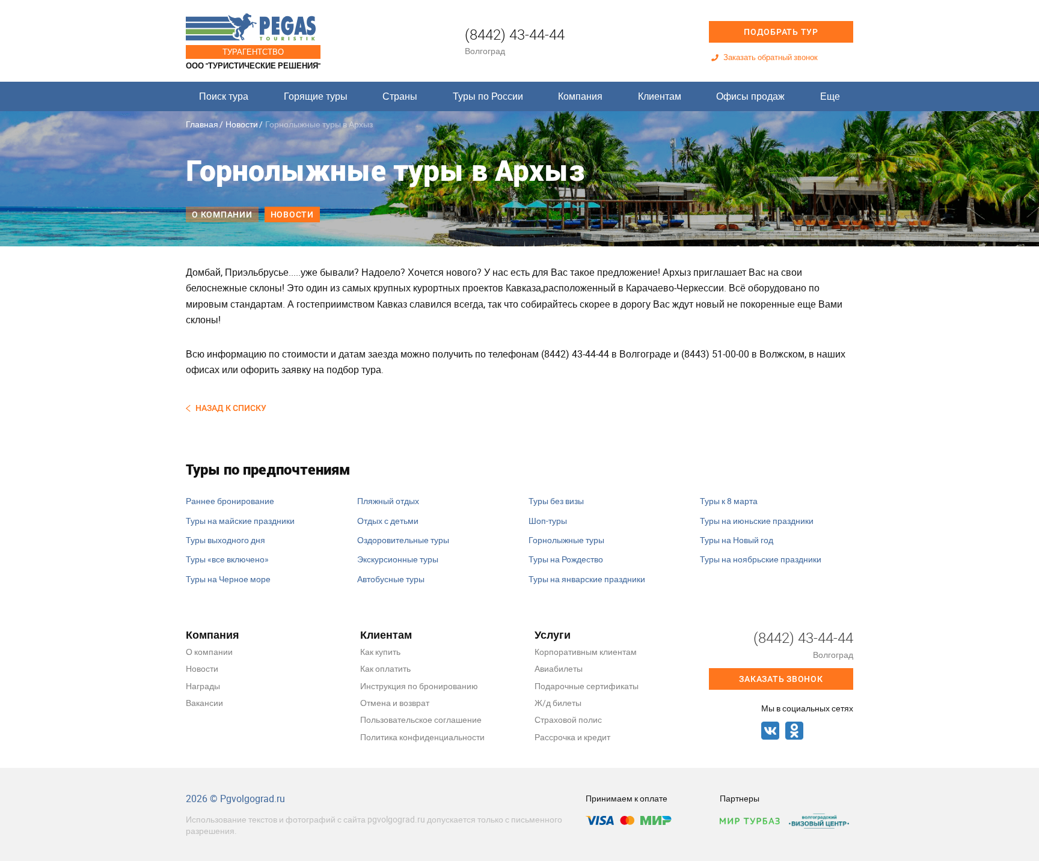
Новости (241, 124)
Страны (399, 96)
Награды (203, 686)
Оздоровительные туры (403, 540)
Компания (580, 96)
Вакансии (204, 702)
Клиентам (659, 96)
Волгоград (485, 50)
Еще (830, 96)
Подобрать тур (781, 32)
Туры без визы (556, 501)
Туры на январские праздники (587, 579)
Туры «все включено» (227, 559)
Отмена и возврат (394, 702)
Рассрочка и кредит (572, 737)
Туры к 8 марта (729, 501)
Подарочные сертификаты (587, 686)
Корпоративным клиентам (586, 651)
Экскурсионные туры (397, 559)
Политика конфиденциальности (422, 737)
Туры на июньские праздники (757, 520)
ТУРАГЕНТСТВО (253, 51)
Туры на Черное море (228, 579)
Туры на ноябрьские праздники (760, 559)
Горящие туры (316, 96)
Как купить (380, 651)
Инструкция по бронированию (419, 686)
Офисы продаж (750, 96)
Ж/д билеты (558, 702)
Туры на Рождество (566, 559)
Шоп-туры (548, 520)
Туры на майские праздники (240, 520)
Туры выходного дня (225, 540)
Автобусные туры (390, 579)
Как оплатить (385, 668)
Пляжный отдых (388, 501)
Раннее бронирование (230, 501)
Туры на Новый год (736, 540)
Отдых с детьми (387, 520)
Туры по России (488, 96)
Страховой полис (568, 719)
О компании (222, 214)
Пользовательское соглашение (421, 719)
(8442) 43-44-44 (515, 34)
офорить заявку (276, 369)
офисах (202, 369)
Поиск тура (223, 96)
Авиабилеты (559, 668)
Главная (202, 124)
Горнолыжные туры (566, 540)
